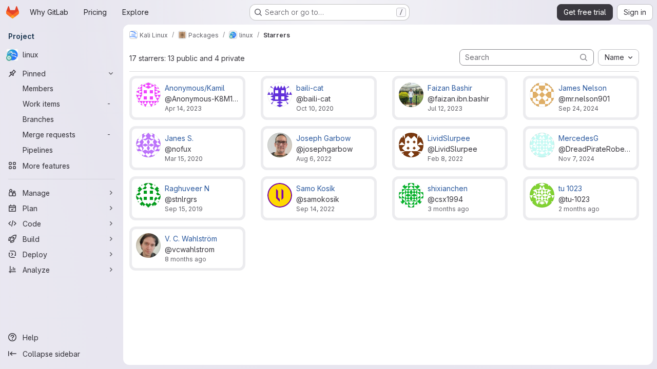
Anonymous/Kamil (195, 88)
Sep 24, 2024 (578, 108)
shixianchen (448, 188)
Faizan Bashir (450, 88)
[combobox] (618, 57)
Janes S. (179, 138)
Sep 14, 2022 (315, 209)
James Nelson (582, 88)
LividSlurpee (449, 138)
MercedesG (578, 138)
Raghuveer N (187, 188)
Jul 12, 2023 (445, 108)
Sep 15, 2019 (184, 209)
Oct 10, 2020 (315, 108)
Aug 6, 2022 (314, 158)
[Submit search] (583, 57)
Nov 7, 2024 (576, 158)
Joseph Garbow (323, 138)
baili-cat (309, 88)
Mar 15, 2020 (184, 158)
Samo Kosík (315, 188)
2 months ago (579, 209)
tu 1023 (570, 188)
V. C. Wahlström (191, 238)
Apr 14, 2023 (183, 108)
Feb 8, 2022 (445, 158)
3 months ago (448, 209)
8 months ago (185, 259)
